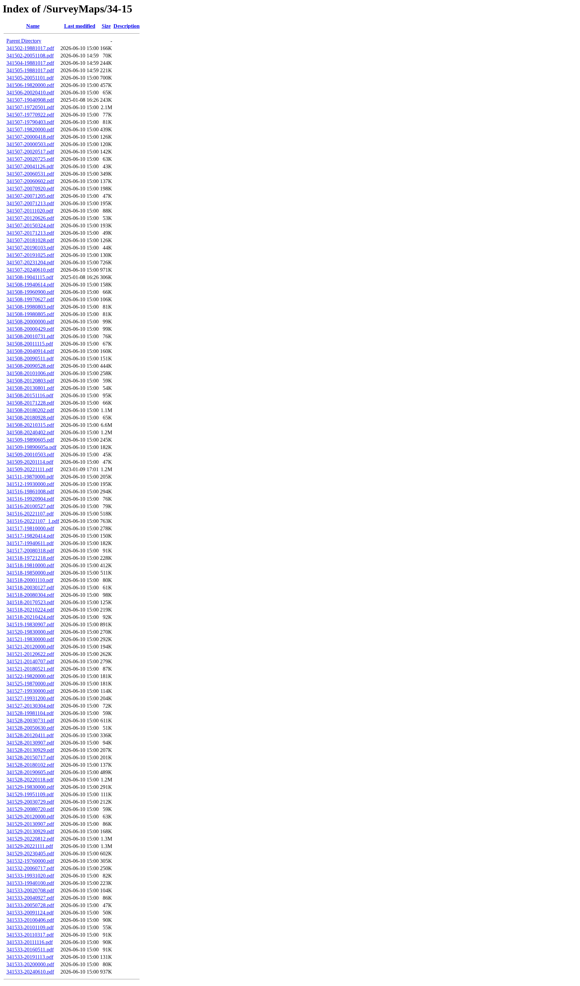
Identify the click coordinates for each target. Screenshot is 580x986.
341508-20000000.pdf (30, 321)
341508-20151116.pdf (29, 395)
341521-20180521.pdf (30, 669)
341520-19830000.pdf (30, 632)
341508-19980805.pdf (30, 314)
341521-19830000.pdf (30, 639)
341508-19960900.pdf (30, 292)
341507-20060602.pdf (30, 181)
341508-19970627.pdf (30, 299)
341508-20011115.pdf (29, 344)
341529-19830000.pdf (30, 787)
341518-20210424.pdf (30, 617)
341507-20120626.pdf (30, 218)
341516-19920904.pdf (30, 499)
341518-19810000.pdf (30, 565)
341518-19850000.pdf (30, 573)
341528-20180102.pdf (30, 765)
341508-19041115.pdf (29, 277)
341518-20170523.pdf (30, 602)
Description (126, 26)
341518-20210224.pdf (30, 610)
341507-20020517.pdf (30, 151)
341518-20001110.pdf (29, 580)
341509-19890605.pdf (30, 440)
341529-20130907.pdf (30, 824)
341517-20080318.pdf (30, 550)
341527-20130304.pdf (30, 706)
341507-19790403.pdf (30, 122)
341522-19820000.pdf (30, 676)
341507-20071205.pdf (30, 196)
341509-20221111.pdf (29, 469)
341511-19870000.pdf (30, 477)
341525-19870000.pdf (30, 683)
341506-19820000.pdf (30, 85)
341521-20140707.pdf (30, 661)
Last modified (79, 26)
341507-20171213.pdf (30, 233)
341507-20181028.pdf (30, 240)
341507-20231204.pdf (30, 262)
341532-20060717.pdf (30, 868)
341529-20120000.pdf (30, 816)
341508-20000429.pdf (30, 329)
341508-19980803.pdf (30, 307)
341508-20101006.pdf (30, 373)
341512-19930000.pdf (30, 484)
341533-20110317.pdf (30, 935)
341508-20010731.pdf (30, 336)
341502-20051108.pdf (30, 55)
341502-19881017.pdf (30, 48)
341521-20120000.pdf (30, 646)
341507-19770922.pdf (30, 115)
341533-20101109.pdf (30, 927)
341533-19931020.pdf (30, 876)
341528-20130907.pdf (30, 743)
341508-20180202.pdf (30, 410)
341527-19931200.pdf (30, 698)
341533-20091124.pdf (30, 912)
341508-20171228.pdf (30, 403)
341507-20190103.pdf (30, 248)
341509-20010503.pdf (30, 454)
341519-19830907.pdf (30, 624)
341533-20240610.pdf (30, 972)
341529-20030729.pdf (30, 802)
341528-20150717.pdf (30, 757)
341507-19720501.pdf (30, 107)
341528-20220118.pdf (30, 779)
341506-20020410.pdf (30, 92)
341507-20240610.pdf (30, 270)
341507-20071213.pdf (30, 203)
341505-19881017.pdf (30, 70)
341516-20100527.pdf (30, 506)
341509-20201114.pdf (29, 462)
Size (106, 26)
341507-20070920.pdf (30, 188)
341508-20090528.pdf (30, 366)
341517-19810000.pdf (30, 528)
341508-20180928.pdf (30, 417)
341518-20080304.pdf (30, 595)
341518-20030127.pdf (30, 587)
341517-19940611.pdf (30, 543)
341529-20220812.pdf (30, 839)
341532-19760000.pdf (30, 861)
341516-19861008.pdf (30, 491)
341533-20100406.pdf (30, 920)
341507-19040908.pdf (30, 100)
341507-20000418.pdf (30, 137)
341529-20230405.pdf (30, 853)
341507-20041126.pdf (30, 166)
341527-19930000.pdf (30, 691)
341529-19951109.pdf (30, 794)
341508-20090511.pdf (30, 358)
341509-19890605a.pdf (31, 447)
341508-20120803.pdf (30, 381)
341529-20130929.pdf (30, 831)
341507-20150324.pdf (30, 225)
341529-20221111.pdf (29, 846)
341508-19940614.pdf (30, 284)
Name (33, 26)
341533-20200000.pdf (30, 964)
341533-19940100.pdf (30, 883)
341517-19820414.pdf (30, 536)
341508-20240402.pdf (30, 432)
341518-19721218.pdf (30, 558)
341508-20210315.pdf (30, 425)
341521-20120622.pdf (30, 654)
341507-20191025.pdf (30, 255)
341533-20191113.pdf (29, 957)
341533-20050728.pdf (30, 905)
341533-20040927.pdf (30, 898)
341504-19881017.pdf (30, 63)
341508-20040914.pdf (30, 351)
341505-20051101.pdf (30, 78)
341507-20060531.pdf (30, 174)
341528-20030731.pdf (30, 720)
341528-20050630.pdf (30, 728)
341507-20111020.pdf (29, 211)
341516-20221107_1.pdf (32, 521)
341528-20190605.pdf (30, 772)
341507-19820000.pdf (30, 129)
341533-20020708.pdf (30, 890)
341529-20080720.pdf (30, 809)
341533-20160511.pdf (30, 949)
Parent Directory (23, 41)
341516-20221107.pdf (30, 514)
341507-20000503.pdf (30, 144)
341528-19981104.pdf (30, 713)
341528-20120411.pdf (30, 735)
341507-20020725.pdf (30, 159)
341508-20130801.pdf (30, 388)
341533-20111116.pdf (29, 942)
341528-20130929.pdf (30, 750)
